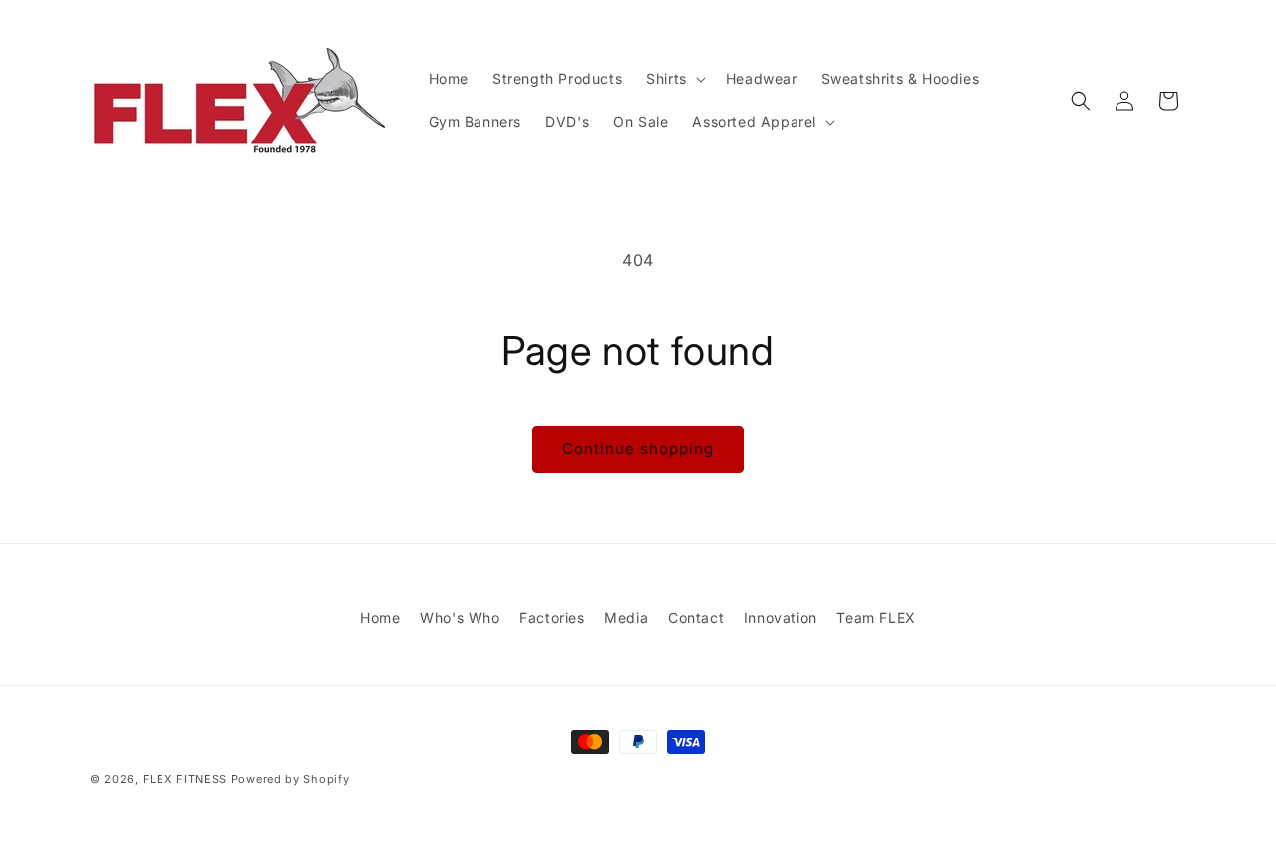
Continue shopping (638, 448)
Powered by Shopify (290, 779)
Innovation (780, 617)
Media (626, 617)
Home (380, 617)
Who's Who (459, 617)
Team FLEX (875, 617)
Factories (551, 617)
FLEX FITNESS (185, 779)
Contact (696, 617)
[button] (674, 79)
